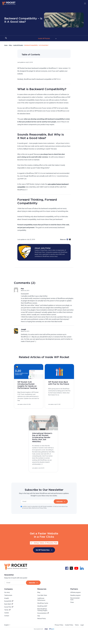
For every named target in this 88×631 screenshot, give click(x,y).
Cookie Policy (69, 625)
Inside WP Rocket (18, 45)
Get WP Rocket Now (43, 550)
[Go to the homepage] (8, 5)
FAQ (38, 616)
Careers (6, 613)
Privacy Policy (59, 625)
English (6, 625)
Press (72, 602)
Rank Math (7, 604)
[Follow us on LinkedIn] (82, 568)
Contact (6, 616)
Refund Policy (41, 618)
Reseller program (75, 595)
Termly (6, 610)
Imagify (6, 598)
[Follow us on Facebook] (66, 568)
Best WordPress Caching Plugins (42, 609)
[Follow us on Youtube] (76, 568)
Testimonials (8, 595)
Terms (77, 625)
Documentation (42, 613)
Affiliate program (75, 592)
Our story (7, 592)
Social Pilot (7, 607)
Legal (82, 625)
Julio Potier (46, 248)
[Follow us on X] (71, 568)
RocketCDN (7, 601)
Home (6, 45)
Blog (10, 45)
